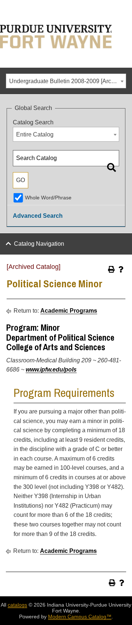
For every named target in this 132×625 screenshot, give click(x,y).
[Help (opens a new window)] (121, 269)
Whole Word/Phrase (48, 197)
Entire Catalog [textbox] (35, 134)
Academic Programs (68, 311)
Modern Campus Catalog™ (79, 616)
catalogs (17, 605)
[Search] (111, 167)
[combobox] (66, 81)
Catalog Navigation (39, 244)
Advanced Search (38, 216)
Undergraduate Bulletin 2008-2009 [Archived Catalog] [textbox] (67, 81)
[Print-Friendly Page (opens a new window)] (111, 269)
